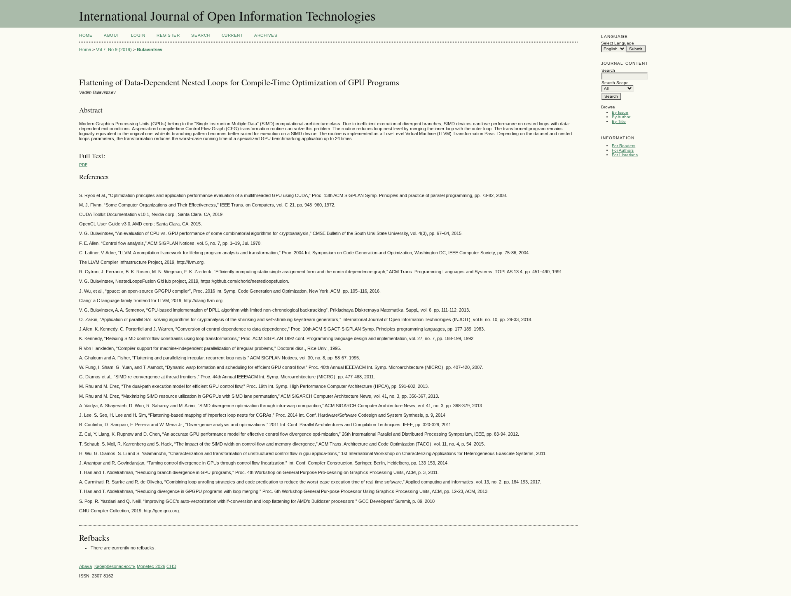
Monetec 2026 (151, 566)
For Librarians (625, 155)
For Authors (623, 150)
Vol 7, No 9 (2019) (114, 49)
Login (138, 35)
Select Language (617, 43)
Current (232, 35)
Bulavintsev (149, 49)
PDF (83, 164)
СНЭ (171, 566)
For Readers (623, 145)
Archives (265, 35)
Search (200, 35)
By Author (621, 117)
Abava (85, 566)
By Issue (620, 112)
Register (168, 35)
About (111, 35)
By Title (619, 121)
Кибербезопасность (115, 566)
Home (85, 35)
